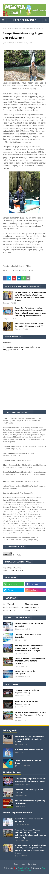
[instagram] (36, 590)
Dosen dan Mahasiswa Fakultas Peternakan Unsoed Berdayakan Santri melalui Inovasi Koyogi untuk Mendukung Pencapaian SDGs (30, 312)
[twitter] (13, 590)
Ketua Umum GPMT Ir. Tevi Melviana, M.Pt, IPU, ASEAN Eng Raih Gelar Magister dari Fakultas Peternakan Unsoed (30, 296)
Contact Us (32, 864)
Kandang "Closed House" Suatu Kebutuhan (28, 635)
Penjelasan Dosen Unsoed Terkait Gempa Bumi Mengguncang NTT (29, 324)
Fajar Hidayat (9, 43)
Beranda (6, 28)
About (23, 864)
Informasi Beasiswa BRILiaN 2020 (29, 749)
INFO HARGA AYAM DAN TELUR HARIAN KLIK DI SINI (13, 569)
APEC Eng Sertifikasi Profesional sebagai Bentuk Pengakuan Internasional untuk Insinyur (29, 648)
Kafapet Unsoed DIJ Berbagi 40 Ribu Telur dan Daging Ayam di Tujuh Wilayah (30, 715)
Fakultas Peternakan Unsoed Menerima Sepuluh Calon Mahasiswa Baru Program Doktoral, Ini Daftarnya (30, 834)
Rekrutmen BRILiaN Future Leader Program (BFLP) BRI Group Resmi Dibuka (29, 739)
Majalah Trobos (9, 610)
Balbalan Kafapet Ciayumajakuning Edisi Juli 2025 (30, 801)
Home (16, 864)
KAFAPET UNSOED (24, 20)
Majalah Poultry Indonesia (13, 607)
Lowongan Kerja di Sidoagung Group (28, 761)
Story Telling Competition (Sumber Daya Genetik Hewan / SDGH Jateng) (30, 779)
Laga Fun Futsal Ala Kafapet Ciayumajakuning (27, 691)
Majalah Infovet (31, 604)
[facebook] (36, 584)
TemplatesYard (23, 868)
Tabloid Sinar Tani (32, 610)
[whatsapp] (13, 584)
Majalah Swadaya (32, 607)
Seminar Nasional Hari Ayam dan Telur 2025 (29, 790)
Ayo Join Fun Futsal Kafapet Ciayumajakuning (27, 702)
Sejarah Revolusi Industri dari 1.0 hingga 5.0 (29, 624)
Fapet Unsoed (8, 604)
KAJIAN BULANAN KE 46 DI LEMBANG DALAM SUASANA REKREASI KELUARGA (30, 661)
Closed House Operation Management (25, 672)
